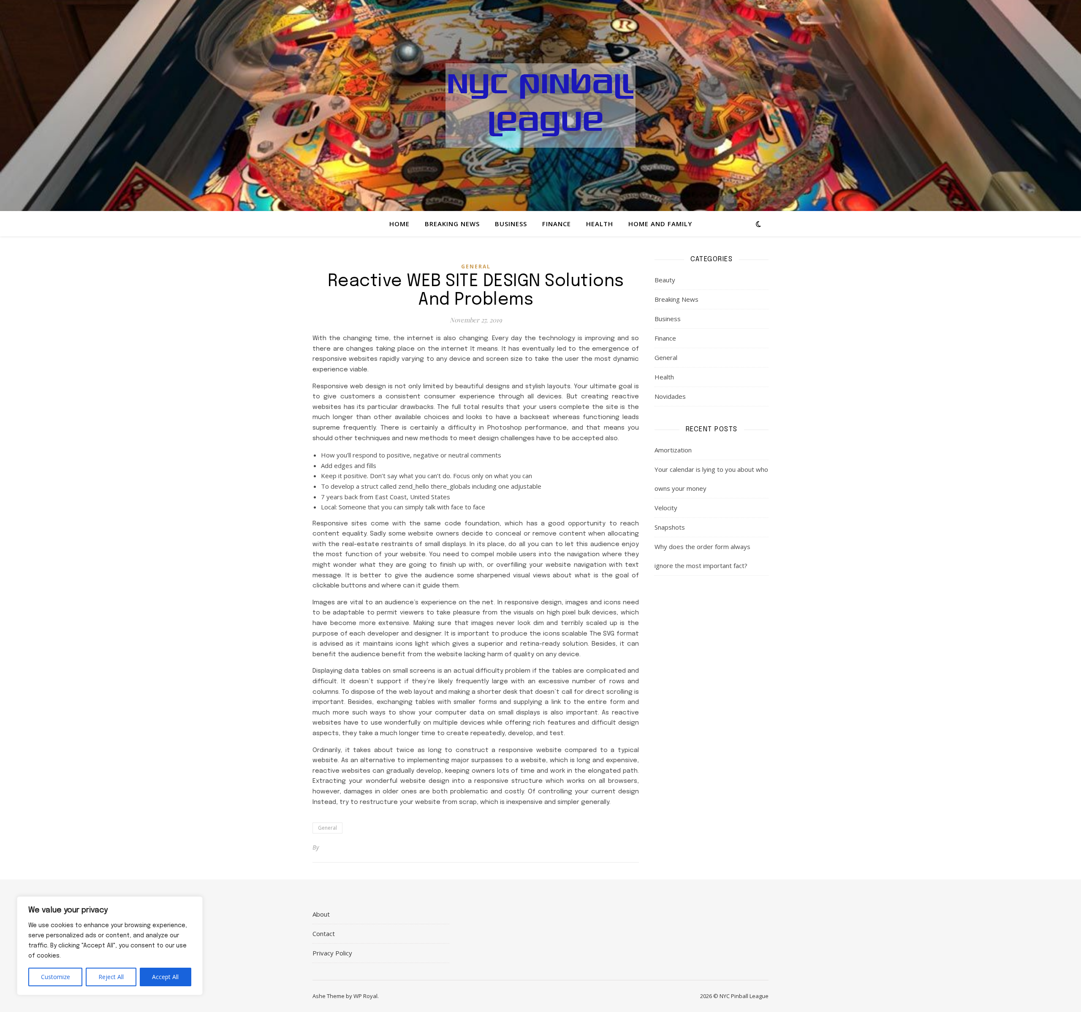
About (321, 914)
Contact (323, 933)
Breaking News (452, 223)
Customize (55, 977)
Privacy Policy (332, 953)
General (476, 266)
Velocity (666, 507)
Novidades (670, 396)
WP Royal (365, 996)
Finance (556, 223)
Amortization (673, 450)
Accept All (165, 977)
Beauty (665, 280)
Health (599, 223)
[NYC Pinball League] (540, 105)
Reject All (111, 977)
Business (511, 223)
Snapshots (670, 527)
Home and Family (660, 223)
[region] (110, 945)
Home (399, 223)
